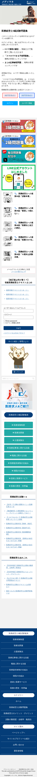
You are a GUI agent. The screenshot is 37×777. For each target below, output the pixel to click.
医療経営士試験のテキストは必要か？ (18, 586)
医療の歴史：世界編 (19, 486)
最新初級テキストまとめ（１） (17, 290)
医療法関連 (19, 433)
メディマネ (8, 1)
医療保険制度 (19, 425)
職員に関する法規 (19, 456)
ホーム (18, 701)
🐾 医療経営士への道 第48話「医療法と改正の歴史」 (23, 225)
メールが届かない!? (18, 271)
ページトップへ (18, 733)
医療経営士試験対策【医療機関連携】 (18, 533)
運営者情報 (18, 751)
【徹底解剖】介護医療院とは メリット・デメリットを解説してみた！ (19, 512)
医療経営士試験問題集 (18, 707)
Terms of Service (19, 773)
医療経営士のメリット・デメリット (18, 713)
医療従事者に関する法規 (19, 448)
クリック (19, 372)
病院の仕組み (19, 471)
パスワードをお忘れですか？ (14, 333)
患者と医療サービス (19, 478)
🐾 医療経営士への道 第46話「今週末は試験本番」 (23, 254)
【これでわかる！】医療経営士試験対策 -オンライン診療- (19, 518)
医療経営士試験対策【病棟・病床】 (19, 524)
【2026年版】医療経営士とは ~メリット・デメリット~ (19, 573)
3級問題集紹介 (10, 95)
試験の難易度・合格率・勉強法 (18, 719)
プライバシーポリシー (9, 769)
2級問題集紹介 (27, 95)
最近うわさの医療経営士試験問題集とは (19, 592)
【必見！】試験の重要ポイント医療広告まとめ (19, 506)
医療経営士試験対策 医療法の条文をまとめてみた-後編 (19, 546)
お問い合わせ (18, 745)
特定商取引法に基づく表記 (26, 769)
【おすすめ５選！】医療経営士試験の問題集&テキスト (19, 579)
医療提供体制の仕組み (19, 463)
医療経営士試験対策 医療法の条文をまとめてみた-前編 (19, 540)
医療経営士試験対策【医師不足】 (18, 528)
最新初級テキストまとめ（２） (17, 294)
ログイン (10, 103)
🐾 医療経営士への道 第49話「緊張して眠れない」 (23, 210)
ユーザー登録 (27, 103)
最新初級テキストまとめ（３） (17, 299)
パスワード (8, 314)
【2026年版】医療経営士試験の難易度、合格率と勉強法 (19, 566)
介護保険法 (19, 440)
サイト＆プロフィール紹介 (18, 739)
